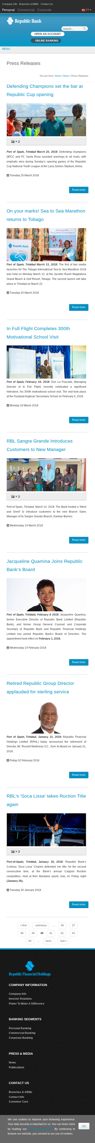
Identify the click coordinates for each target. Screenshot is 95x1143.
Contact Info (16, 1097)
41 (50, 933)
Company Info (9, 4)
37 (73, 925)
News (66, 75)
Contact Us (47, 4)
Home (58, 75)
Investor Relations (20, 998)
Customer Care (18, 1101)
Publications (16, 1067)
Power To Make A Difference (26, 1003)
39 (33, 933)
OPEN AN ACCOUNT (47, 34)
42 (62, 933)
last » (63, 940)
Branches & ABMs (29, 4)
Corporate (44, 10)
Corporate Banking (21, 1037)
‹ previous (41, 925)
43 (73, 933)
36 (62, 925)
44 (29, 940)
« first (23, 925)
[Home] (24, 20)
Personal (8, 10)
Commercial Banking (22, 1033)
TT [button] (88, 9)
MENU (6, 48)
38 (21, 933)
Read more (79, 189)
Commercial (26, 10)
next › (49, 940)
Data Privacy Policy (40, 1129)
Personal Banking (20, 1028)
